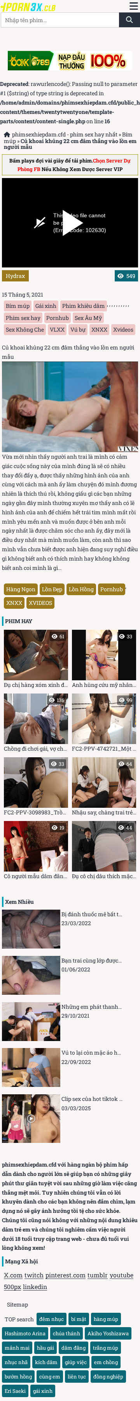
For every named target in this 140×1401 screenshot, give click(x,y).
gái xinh (42, 1390)
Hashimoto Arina (25, 1333)
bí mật (78, 1318)
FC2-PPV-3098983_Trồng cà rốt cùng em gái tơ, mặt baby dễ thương (36, 788)
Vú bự (78, 329)
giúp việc (76, 1362)
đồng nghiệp (108, 1376)
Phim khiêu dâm (83, 305)
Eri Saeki (15, 1390)
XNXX (99, 329)
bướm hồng (18, 1376)
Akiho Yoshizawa (108, 1333)
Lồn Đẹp (52, 589)
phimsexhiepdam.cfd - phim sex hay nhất (64, 134)
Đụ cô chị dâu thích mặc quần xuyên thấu (104, 852)
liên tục (77, 1376)
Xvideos (123, 329)
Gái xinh (45, 305)
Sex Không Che (25, 329)
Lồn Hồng (81, 589)
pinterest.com (66, 1275)
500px (12, 1286)
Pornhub (57, 317)
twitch (34, 1275)
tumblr (98, 1275)
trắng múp (105, 1347)
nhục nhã (16, 1362)
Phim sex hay (23, 317)
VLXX (57, 329)
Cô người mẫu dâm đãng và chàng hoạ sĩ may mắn (36, 852)
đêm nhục (51, 1318)
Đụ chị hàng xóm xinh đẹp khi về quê (36, 660)
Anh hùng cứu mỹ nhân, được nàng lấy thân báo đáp (104, 660)
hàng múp (106, 1318)
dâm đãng (73, 1347)
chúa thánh (66, 1333)
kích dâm (46, 1362)
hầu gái (45, 1347)
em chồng (106, 1362)
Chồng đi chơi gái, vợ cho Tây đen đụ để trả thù (36, 724)
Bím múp (18, 305)
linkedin (35, 1286)
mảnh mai (17, 1347)
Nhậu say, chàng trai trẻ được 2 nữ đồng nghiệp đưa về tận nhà (104, 788)
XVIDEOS (40, 602)
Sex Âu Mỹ (88, 317)
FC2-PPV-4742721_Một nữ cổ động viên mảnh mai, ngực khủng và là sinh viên (104, 724)
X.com (13, 1275)
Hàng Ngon (20, 589)
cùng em (49, 1376)
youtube (121, 1275)
